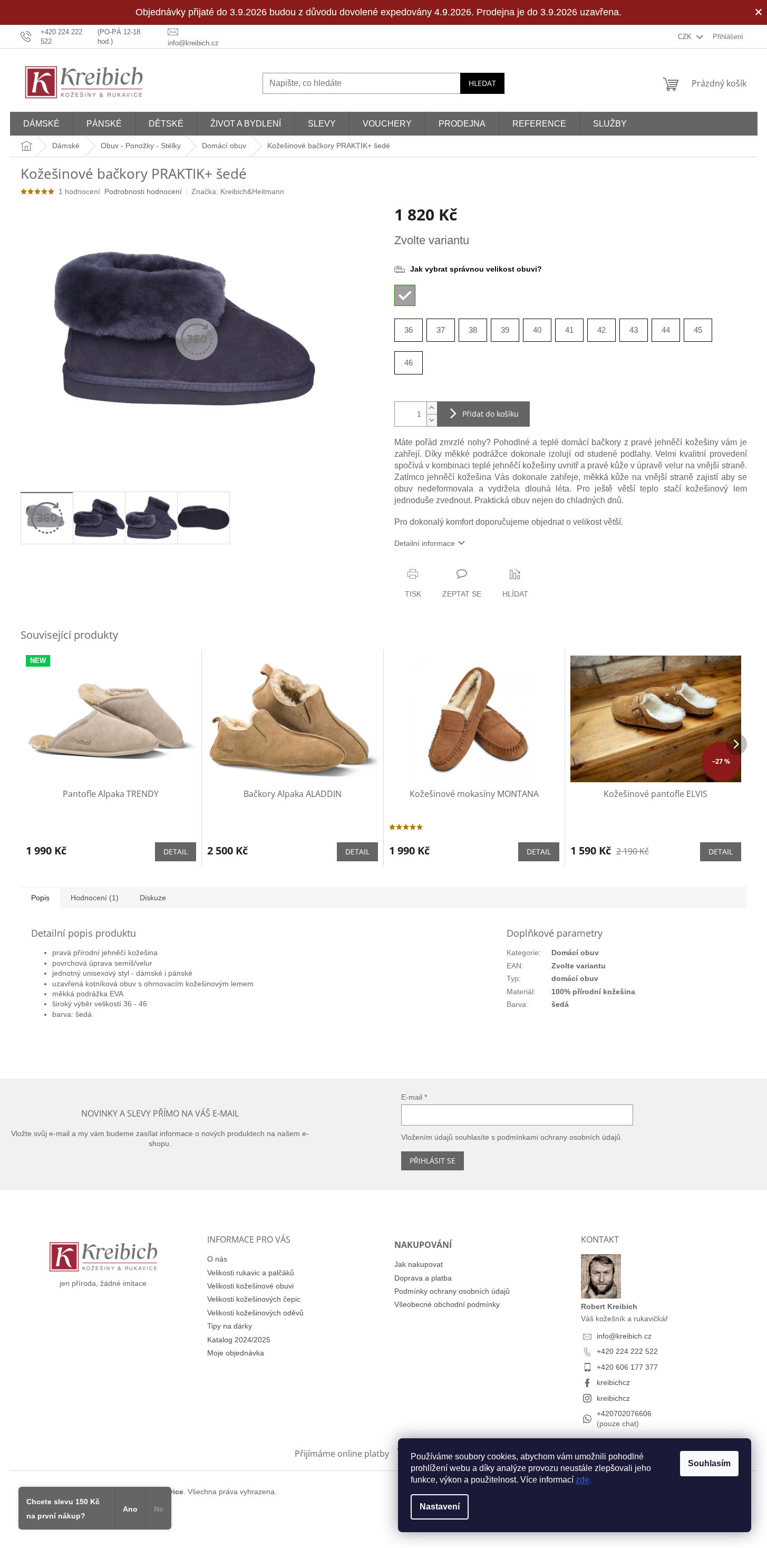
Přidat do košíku (490, 414)
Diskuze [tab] (153, 897)
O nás (217, 1259)
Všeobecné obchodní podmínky (447, 1304)
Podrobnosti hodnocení (143, 191)
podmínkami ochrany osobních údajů (558, 1137)
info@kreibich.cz (624, 1336)
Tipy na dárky (229, 1326)
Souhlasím (709, 1463)
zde (582, 1479)
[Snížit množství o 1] (431, 420)
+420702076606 (624, 1413)
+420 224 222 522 (627, 1351)
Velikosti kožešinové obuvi (250, 1286)
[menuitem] (41, 124)
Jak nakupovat (418, 1264)
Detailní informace (424, 543)
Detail (175, 852)
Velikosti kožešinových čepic (253, 1299)
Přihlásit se (432, 1161)
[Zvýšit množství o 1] (431, 408)
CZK (686, 37)
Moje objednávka (235, 1353)
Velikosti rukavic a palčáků (250, 1272)
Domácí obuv (575, 952)
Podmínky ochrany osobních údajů (452, 1291)
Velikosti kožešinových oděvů (255, 1313)
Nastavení (440, 1506)
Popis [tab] (40, 897)
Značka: (237, 191)
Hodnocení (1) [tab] (95, 897)
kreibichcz (613, 1382)
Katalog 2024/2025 (238, 1339)
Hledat (482, 83)
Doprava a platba (423, 1278)
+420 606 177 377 (627, 1367)
